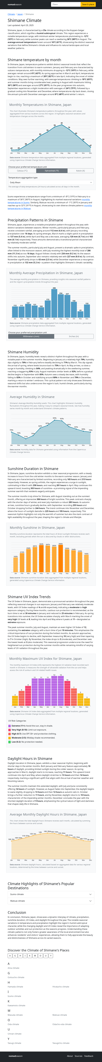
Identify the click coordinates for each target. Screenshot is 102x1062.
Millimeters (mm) (31, 336)
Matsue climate (17, 900)
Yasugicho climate (60, 1043)
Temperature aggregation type (22, 177)
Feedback (88, 1056)
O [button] (40, 955)
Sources (78, 1056)
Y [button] (50, 955)
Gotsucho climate (16, 977)
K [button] (29, 955)
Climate (11, 14)
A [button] (10, 955)
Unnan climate (14, 1033)
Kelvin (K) (80, 170)
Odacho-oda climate (62, 1024)
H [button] (20, 955)
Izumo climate (17, 894)
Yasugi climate (14, 1043)
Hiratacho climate (60, 986)
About (70, 1056)
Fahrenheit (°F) (52, 170)
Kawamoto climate (16, 1005)
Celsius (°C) (22, 170)
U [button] (46, 955)
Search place (88, 4)
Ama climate (13, 968)
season (15, 4)
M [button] (35, 955)
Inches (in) (74, 336)
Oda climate (13, 1024)
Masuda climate (15, 1015)
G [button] (15, 955)
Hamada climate (15, 986)
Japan (20, 14)
